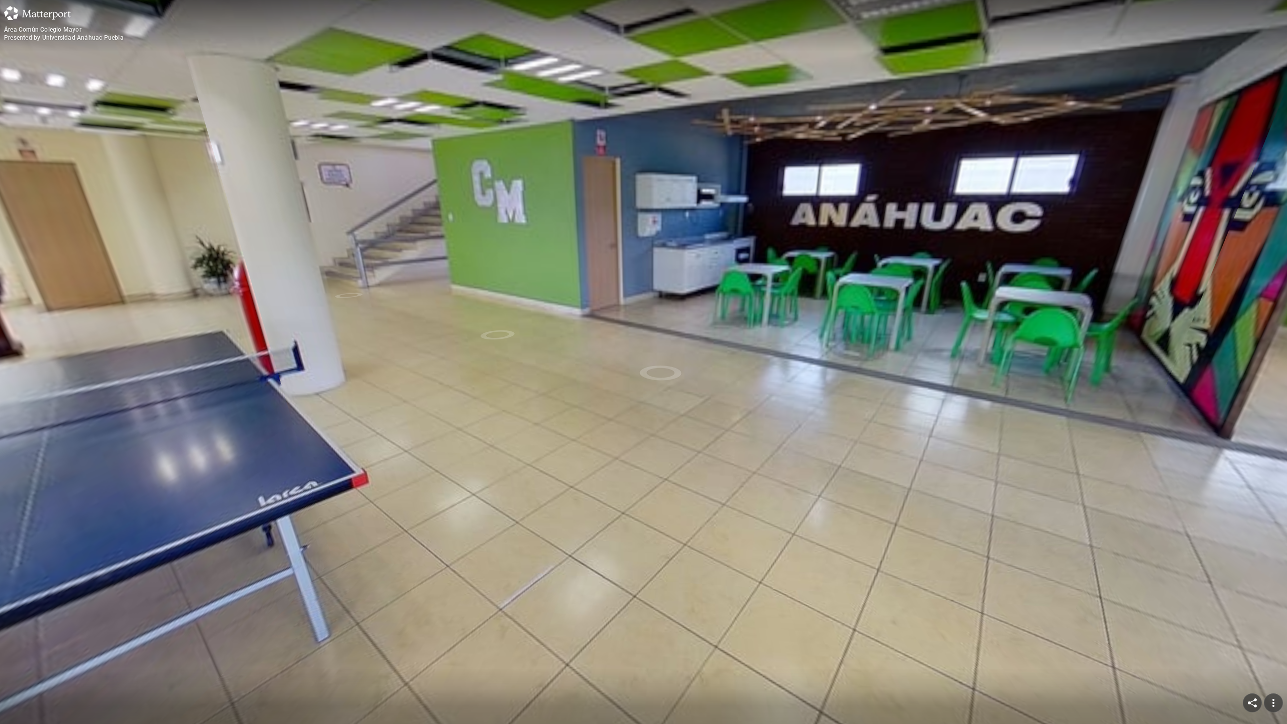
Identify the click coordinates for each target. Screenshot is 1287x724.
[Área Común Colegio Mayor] (643, 362)
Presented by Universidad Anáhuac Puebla (64, 37)
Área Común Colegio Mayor (42, 29)
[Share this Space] (1252, 702)
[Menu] (1273, 702)
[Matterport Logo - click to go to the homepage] (37, 13)
